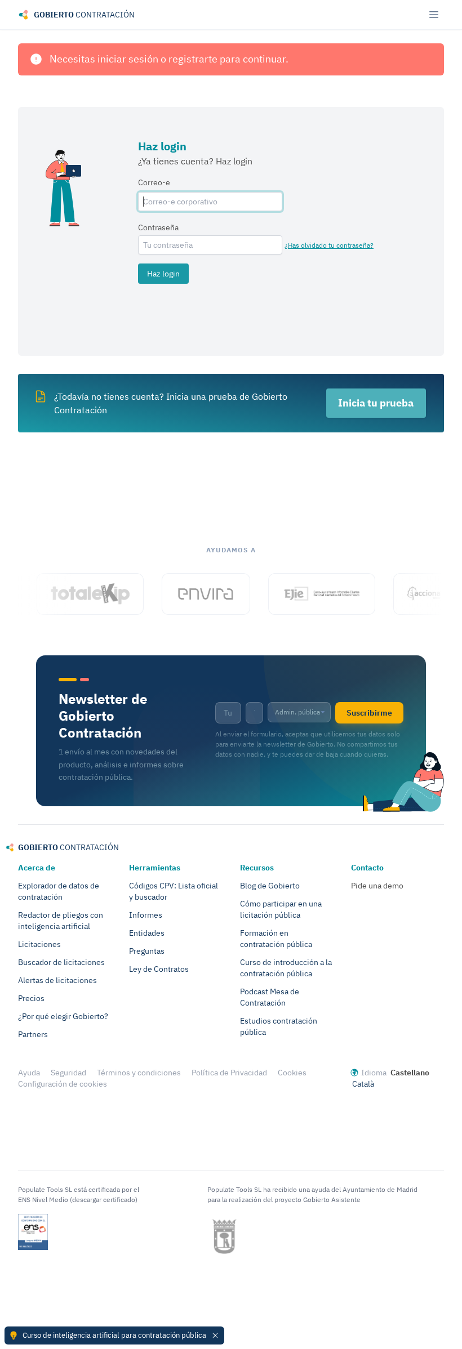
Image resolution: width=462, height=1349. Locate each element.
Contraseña (158, 227)
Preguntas (147, 951)
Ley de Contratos (159, 969)
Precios (31, 998)
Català (363, 1084)
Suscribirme (369, 713)
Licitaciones (39, 944)
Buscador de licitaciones (61, 962)
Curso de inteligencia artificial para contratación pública (114, 1335)
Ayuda (29, 1072)
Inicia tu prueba (376, 402)
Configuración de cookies (62, 1084)
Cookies (292, 1072)
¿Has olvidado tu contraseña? (329, 245)
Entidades (147, 933)
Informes (145, 915)
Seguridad (68, 1072)
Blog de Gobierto (270, 886)
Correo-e (154, 182)
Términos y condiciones (139, 1072)
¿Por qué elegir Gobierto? (63, 1016)
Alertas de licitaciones (57, 980)
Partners (33, 1034)
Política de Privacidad (229, 1072)
